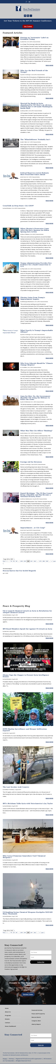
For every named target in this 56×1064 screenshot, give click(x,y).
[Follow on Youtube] (31, 16)
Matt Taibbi (24, 142)
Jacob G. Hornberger (26, 74)
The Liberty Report (7, 568)
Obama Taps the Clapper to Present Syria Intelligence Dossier (26, 676)
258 (21, 561)
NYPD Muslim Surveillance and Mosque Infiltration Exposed (25, 730)
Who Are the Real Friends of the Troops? (34, 71)
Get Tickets (28, 26)
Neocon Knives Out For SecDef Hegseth (19, 571)
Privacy (5, 1058)
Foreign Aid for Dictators (31, 462)
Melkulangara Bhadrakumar (28, 301)
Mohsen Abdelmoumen (27, 499)
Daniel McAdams (7, 208)
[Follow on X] (28, 16)
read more (49, 65)
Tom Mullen (24, 367)
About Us (8, 1012)
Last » (42, 932)
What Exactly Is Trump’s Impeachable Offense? (36, 331)
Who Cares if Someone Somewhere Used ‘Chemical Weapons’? (24, 856)
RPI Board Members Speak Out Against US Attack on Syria (27, 629)
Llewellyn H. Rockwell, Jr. (9, 789)
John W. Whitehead (26, 402)
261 (31, 561)
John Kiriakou (24, 433)
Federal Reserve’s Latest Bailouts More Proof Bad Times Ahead (34, 174)
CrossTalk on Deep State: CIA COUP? (18, 206)
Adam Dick (24, 41)
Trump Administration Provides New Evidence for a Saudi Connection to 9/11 (36, 264)
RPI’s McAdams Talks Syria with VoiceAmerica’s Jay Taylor (28, 803)
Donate (7, 1019)
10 (11, 561)
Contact (7, 1022)
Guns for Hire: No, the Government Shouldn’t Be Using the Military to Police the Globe (35, 397)
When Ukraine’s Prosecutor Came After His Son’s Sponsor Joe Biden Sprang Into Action (34, 230)
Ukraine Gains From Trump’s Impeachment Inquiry (32, 298)
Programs (8, 1015)
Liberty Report (36, 1024)
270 (40, 561)
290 (47, 561)
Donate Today (28, 994)
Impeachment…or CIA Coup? (32, 528)
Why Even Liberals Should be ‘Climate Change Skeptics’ (36, 364)
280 (44, 561)
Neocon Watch (36, 1017)
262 (35, 561)
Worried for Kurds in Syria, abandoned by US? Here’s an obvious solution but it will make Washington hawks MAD (36, 105)
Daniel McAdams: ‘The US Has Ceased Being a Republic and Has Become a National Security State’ (36, 494)
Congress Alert (36, 1020)
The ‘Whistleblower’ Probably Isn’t (35, 139)
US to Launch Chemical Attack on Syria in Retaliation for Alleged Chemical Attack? (27, 611)
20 (14, 561)
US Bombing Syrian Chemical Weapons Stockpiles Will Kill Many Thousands (28, 913)
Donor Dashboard (10, 1026)
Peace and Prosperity (38, 1013)
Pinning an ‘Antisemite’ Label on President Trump (34, 38)
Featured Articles (36, 41)
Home (7, 1008)
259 (25, 561)
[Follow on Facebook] (25, 16)
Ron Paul (24, 177)
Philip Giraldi (24, 268)
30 (16, 561)
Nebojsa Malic (25, 110)
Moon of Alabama (25, 234)
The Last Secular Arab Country (16, 787)
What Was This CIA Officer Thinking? (36, 431)
